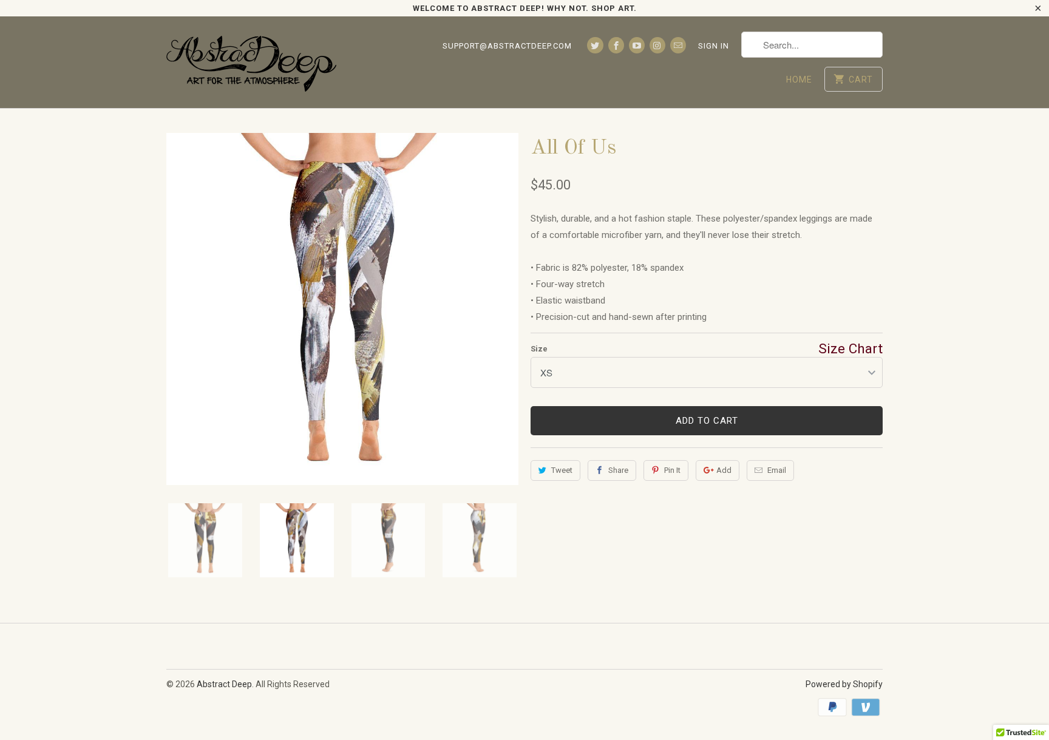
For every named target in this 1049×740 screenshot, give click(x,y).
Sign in (713, 45)
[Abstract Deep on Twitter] (595, 45)
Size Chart (850, 348)
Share (618, 470)
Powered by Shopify (844, 684)
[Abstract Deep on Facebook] (616, 45)
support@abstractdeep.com (507, 45)
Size (539, 348)
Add (724, 470)
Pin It (672, 470)
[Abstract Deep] (251, 62)
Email (776, 470)
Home (799, 79)
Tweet (561, 470)
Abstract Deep (224, 684)
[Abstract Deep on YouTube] (637, 45)
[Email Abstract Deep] (678, 45)
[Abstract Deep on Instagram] (657, 45)
